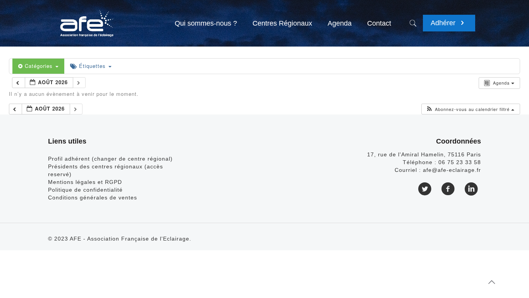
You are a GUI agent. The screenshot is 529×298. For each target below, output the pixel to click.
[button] (470, 109)
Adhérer (444, 23)
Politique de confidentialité (85, 190)
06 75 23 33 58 (459, 162)
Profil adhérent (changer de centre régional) (110, 159)
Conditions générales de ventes (92, 197)
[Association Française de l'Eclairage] (86, 19)
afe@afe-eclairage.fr (452, 170)
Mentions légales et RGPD (85, 182)
